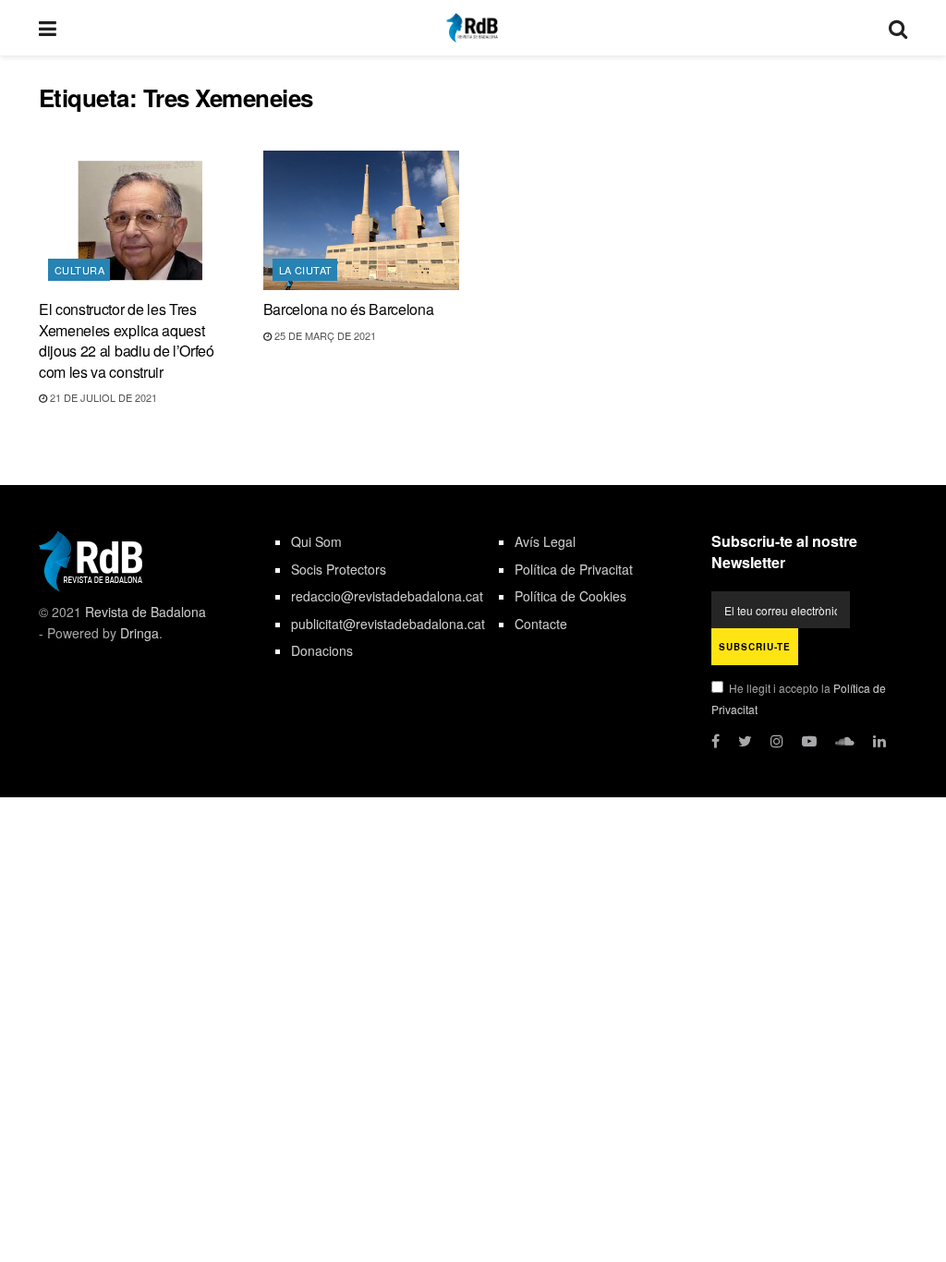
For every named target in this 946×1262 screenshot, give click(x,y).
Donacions (322, 650)
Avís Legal (545, 541)
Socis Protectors (338, 569)
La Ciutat (306, 269)
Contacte (541, 623)
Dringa (139, 633)
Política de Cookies (570, 596)
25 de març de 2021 (324, 335)
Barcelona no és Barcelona (348, 309)
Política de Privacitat (574, 569)
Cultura (79, 269)
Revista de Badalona (145, 611)
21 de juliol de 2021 (102, 397)
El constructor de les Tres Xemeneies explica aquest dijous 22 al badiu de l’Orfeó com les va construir (126, 340)
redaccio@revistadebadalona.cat (387, 596)
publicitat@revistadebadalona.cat (388, 623)
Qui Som (316, 541)
